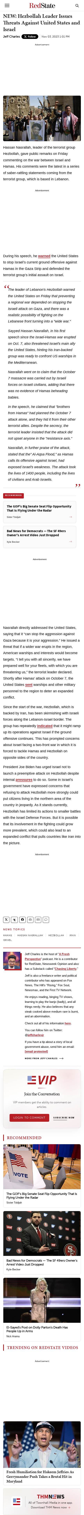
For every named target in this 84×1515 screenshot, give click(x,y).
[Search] (77, 5)
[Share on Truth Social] (14, 920)
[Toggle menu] (7, 5)
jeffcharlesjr (36, 1035)
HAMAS (7, 935)
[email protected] (36, 1051)
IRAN (73, 935)
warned (44, 256)
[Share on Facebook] (22, 920)
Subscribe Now (63, 1118)
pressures (24, 780)
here (68, 1023)
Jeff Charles (11, 36)
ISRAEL (7, 940)
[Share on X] (6, 920)
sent (28, 685)
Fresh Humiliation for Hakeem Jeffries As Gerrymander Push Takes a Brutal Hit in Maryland (40, 1476)
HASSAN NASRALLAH (30, 935)
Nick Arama (13, 1336)
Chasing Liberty (65, 968)
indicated (45, 726)
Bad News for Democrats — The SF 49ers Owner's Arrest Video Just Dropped (41, 1262)
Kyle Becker (13, 1269)
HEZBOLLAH (56, 935)
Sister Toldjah (14, 1202)
